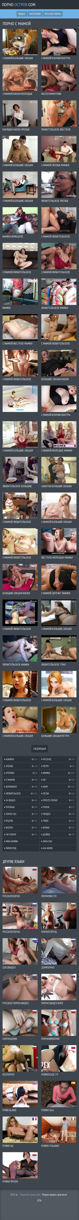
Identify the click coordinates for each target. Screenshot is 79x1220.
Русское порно (53, 14)
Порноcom (18, 4)
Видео (21, 14)
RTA (39, 1200)
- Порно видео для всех (43, 1194)
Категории (35, 14)
